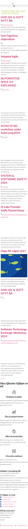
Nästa (3, 379)
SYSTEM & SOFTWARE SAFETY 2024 (14, 179)
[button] (14, 6)
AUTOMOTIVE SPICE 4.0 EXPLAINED (10, 82)
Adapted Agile (9, 56)
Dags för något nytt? (13, 251)
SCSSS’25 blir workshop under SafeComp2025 (11, 129)
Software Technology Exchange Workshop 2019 (14, 333)
